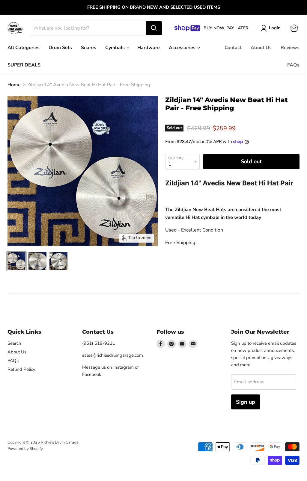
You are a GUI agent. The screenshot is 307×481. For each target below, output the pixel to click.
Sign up (245, 402)
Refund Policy (21, 369)
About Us (261, 47)
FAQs (293, 65)
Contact (233, 47)
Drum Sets (60, 47)
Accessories (183, 47)
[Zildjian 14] (16, 261)
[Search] (154, 28)
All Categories (23, 47)
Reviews (290, 47)
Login (275, 28)
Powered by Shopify (25, 448)
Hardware (148, 47)
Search (14, 343)
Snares (88, 47)
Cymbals (115, 47)
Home (14, 84)
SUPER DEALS (23, 65)
